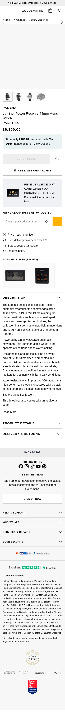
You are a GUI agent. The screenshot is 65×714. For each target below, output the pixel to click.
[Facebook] (21, 467)
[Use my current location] (46, 221)
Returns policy (16, 250)
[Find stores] (57, 221)
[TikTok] (32, 467)
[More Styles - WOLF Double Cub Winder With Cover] (15, 275)
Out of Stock (26, 159)
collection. (28, 394)
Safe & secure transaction (23, 245)
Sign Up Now (32, 499)
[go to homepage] (32, 11)
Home (6, 19)
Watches (19, 19)
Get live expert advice (35, 170)
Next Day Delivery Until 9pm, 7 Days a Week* (32, 2)
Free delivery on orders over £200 (28, 240)
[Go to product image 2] (19, 96)
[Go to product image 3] (30, 96)
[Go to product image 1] (7, 96)
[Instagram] (27, 467)
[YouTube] (38, 467)
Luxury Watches (38, 19)
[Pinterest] (44, 467)
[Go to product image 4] (41, 96)
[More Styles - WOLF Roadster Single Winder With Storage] (41, 275)
